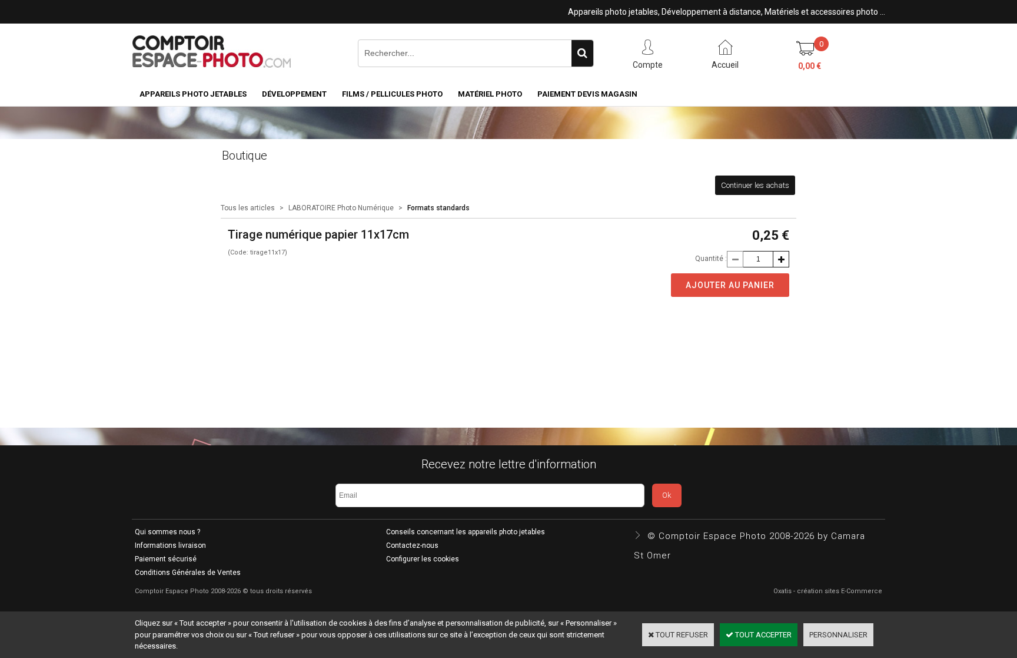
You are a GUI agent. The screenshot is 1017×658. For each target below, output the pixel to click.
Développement (294, 94)
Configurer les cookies (422, 559)
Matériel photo (490, 94)
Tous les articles (248, 208)
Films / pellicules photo (392, 94)
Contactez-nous (412, 545)
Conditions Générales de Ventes (188, 572)
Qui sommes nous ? (167, 532)
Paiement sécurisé (166, 559)
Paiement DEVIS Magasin (587, 94)
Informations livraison (170, 545)
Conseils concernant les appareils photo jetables (465, 532)
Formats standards (438, 208)
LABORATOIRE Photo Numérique (341, 208)
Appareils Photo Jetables (193, 94)
